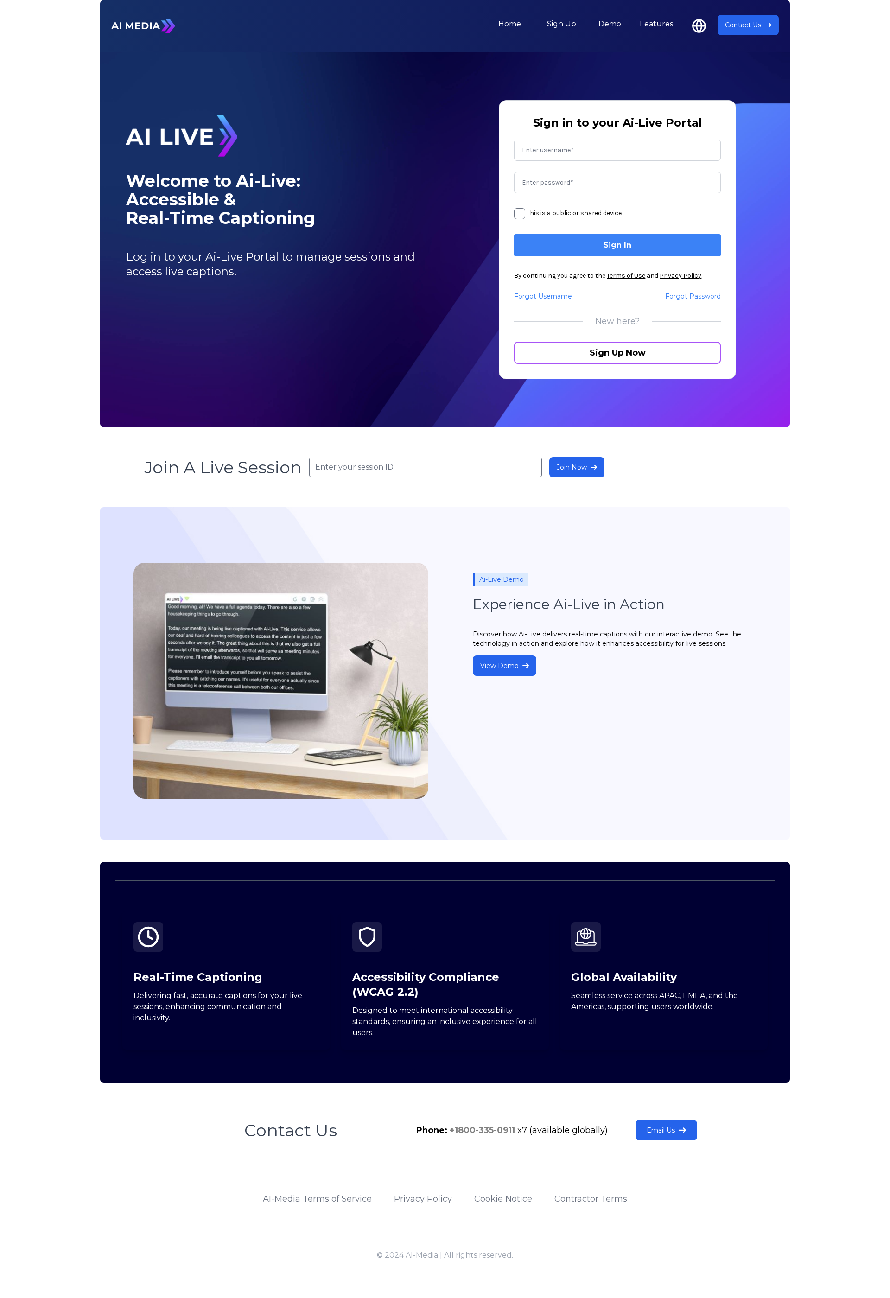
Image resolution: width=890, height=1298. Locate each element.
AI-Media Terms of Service (317, 1199)
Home (509, 23)
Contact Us (743, 25)
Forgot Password (693, 296)
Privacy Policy (680, 276)
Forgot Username (543, 296)
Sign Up (561, 23)
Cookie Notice (503, 1199)
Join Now (572, 467)
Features (656, 23)
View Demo (499, 666)
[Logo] (143, 26)
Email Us (661, 1130)
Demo (609, 23)
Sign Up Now (618, 353)
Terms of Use (626, 276)
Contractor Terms (590, 1199)
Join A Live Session (223, 467)
